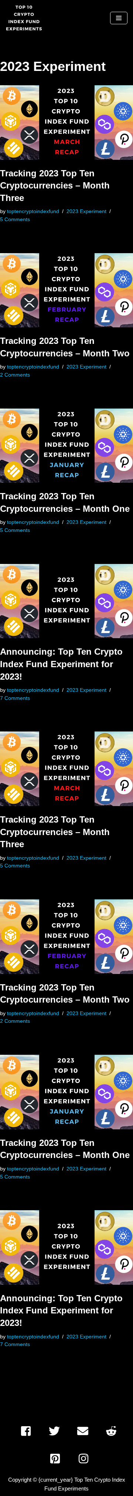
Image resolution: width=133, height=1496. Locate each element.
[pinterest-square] (57, 1459)
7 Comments (15, 698)
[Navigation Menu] (118, 18)
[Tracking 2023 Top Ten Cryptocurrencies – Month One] (66, 446)
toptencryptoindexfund (33, 211)
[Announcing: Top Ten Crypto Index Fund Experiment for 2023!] (66, 601)
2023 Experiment (86, 211)
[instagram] (85, 1459)
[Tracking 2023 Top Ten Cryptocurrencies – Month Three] (66, 122)
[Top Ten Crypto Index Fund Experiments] (24, 18)
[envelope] (85, 1431)
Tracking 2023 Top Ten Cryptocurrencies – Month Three (55, 185)
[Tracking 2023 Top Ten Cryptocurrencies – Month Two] (66, 290)
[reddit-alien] (113, 1431)
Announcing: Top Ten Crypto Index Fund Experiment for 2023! (61, 664)
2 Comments (15, 375)
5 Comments (15, 219)
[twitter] (56, 1431)
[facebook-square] (28, 1431)
